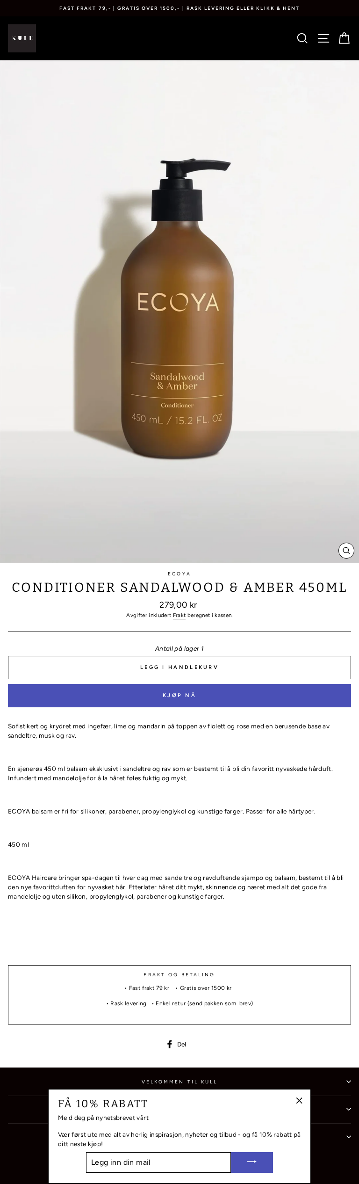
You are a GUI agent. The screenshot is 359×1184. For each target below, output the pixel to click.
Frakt (179, 615)
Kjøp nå (179, 695)
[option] (179, 8)
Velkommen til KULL (179, 1082)
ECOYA (179, 574)
